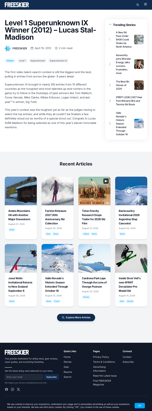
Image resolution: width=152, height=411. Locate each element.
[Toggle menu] (145, 4)
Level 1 (22, 60)
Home (67, 356)
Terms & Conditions (104, 361)
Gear (66, 366)
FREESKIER (19, 48)
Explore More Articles (78, 317)
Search (67, 376)
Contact (127, 356)
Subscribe (51, 377)
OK (139, 405)
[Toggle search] (138, 5)
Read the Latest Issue (105, 375)
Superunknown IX (58, 60)
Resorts (68, 371)
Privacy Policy (101, 356)
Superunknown (37, 60)
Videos (10, 60)
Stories (67, 361)
